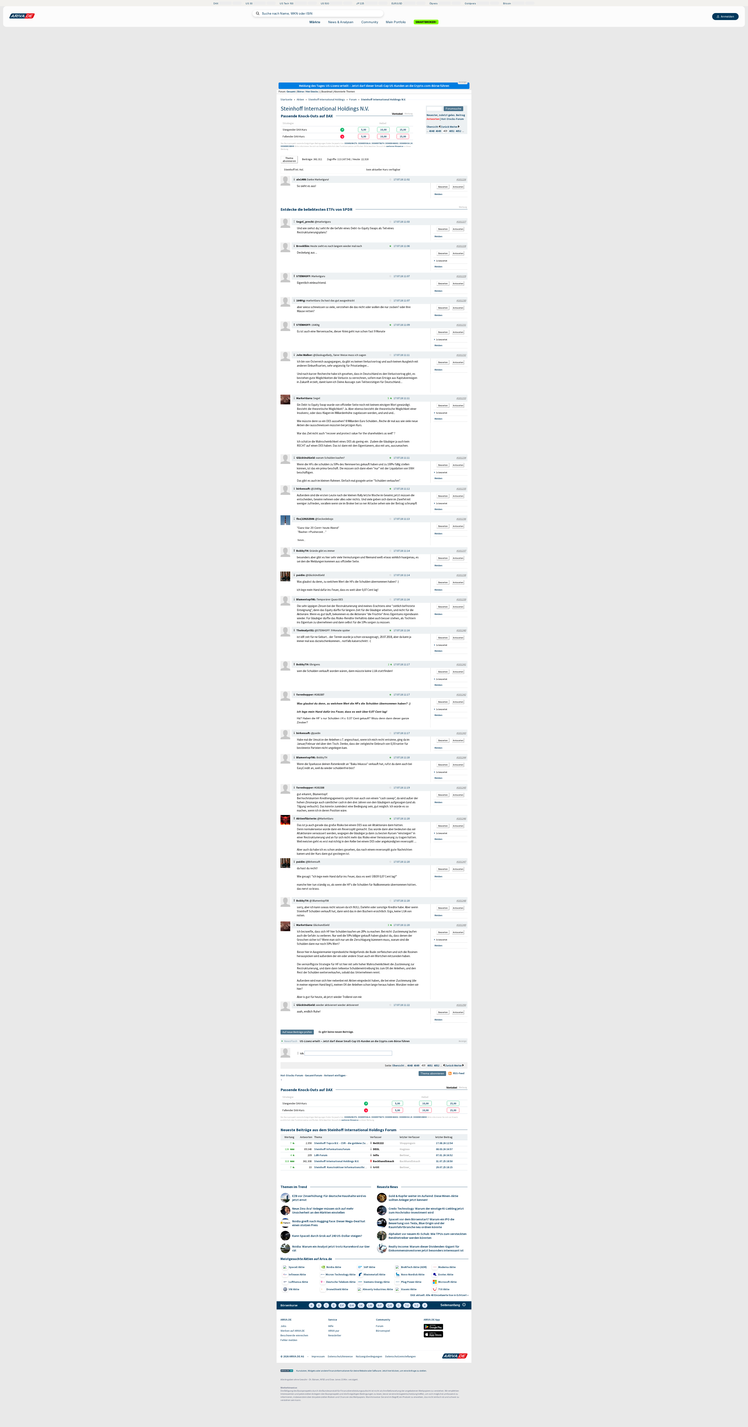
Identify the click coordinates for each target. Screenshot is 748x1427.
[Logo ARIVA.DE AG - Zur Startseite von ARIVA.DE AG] (286, 1371)
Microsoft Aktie (447, 1282)
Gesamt (291, 91)
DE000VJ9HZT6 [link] (351, 143)
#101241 (461, 664)
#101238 (461, 575)
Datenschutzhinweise (340, 1356)
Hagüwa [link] (405, 1149)
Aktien (300, 99)
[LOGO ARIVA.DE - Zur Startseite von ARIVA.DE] (22, 15)
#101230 (461, 300)
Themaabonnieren (289, 159)
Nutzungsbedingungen (369, 1356)
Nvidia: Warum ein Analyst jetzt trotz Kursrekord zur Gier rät (331, 1248)
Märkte (315, 22)
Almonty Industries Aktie (378, 1289)
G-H (352, 1305)
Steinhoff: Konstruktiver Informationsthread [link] (341, 1167)
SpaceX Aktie (296, 1267)
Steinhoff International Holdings (326, 99)
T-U (407, 1305)
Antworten (433, 119)
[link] (363, 129)
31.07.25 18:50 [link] (444, 1161)
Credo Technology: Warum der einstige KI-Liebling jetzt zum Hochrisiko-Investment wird (426, 1210)
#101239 (461, 599)
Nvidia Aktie (333, 1267)
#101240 (461, 630)
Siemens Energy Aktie (377, 1282)
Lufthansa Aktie (298, 1282)
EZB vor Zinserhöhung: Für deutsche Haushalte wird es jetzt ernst (329, 1198)
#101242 (461, 694)
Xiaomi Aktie (408, 1289)
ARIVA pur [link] (333, 1330)
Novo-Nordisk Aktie (412, 1274)
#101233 (461, 398)
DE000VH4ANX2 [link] (392, 143)
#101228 (461, 246)
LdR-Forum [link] (320, 1155)
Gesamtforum (313, 1075)
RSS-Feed (458, 1073)
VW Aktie (294, 1289)
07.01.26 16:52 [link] (444, 1155)
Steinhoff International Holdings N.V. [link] (336, 1161)
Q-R (390, 1305)
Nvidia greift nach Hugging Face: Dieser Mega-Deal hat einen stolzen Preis (328, 1223)
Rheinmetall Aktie (374, 1274)
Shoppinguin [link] (407, 1143)
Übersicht (432, 126)
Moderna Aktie (447, 1267)
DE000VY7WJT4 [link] (378, 143)
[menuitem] (302, 1326)
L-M (370, 1305)
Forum (353, 99)
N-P (380, 1305)
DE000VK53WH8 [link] (287, 146)
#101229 (461, 276)
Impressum (318, 1356)
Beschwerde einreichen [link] (294, 1335)
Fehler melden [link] (288, 1340)
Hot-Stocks (312, 91)
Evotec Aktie (445, 1274)
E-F (342, 1305)
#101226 (461, 179)
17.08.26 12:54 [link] (444, 1143)
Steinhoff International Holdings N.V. (383, 99)
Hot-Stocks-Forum (452, 119)
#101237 (461, 550)
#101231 (461, 325)
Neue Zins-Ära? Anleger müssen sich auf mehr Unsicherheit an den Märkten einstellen (323, 1210)
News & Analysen (341, 22)
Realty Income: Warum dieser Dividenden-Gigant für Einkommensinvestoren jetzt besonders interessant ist (426, 1248)
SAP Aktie (369, 1267)
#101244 (461, 757)
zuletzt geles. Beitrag (452, 115)
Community (369, 22)
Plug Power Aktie (411, 1282)
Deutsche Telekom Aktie (340, 1282)
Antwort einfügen (335, 1075)
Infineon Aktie (297, 1274)
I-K (361, 1305)
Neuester (432, 115)
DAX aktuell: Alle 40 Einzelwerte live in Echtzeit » (439, 1295)
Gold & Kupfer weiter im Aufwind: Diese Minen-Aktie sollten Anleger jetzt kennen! (423, 1198)
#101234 (461, 457)
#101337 (319, 694)
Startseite (286, 99)
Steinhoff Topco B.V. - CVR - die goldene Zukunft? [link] (343, 1143)
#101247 (461, 861)
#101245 (461, 787)
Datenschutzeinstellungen (400, 1356)
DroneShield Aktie (337, 1289)
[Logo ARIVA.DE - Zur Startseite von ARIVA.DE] (455, 1356)
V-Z (416, 1305)
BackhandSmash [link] (410, 1161)
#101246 (461, 818)
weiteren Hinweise (394, 146)
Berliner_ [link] (405, 1155)
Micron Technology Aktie (340, 1274)
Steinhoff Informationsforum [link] (332, 1149)
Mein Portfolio (396, 22)
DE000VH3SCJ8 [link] (406, 143)
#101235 (461, 488)
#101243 (461, 733)
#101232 (461, 355)
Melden (438, 194)
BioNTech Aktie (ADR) (414, 1267)
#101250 (461, 1005)
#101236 (461, 519)
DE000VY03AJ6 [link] (364, 143)
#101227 (461, 221)
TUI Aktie (443, 1289)
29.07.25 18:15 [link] (444, 1167)
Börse (300, 91)
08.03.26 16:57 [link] (444, 1149)
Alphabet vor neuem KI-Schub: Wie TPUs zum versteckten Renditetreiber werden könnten (428, 1236)
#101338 (319, 787)
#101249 (461, 925)
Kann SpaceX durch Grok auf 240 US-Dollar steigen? (327, 1236)
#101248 (461, 900)
